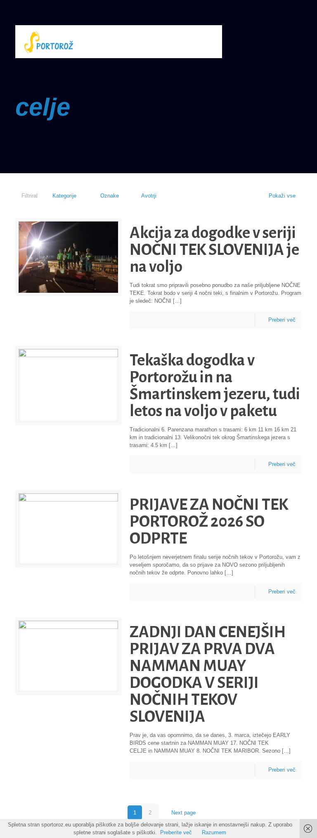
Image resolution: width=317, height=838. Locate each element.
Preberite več (176, 832)
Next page (183, 813)
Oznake (109, 196)
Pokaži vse (282, 196)
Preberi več (282, 320)
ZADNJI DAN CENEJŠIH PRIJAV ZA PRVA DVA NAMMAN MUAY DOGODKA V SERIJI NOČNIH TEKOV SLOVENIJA (208, 674)
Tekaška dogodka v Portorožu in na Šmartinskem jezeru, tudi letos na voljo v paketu (215, 385)
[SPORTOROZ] (48, 41)
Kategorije (64, 196)
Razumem (214, 832)
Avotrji (148, 196)
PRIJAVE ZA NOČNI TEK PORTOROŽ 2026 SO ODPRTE (209, 521)
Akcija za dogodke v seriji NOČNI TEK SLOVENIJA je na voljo (214, 249)
